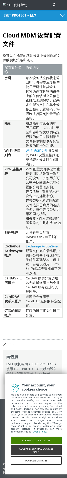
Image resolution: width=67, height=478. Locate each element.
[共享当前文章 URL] (40, 331)
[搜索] (55, 5)
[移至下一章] (13, 344)
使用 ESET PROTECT (21, 369)
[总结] (58, 331)
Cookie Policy (40, 435)
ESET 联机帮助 (17, 364)
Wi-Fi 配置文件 (37, 150)
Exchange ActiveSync (42, 246)
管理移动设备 (27, 373)
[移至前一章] (6, 344)
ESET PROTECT (43, 364)
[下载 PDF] (49, 331)
